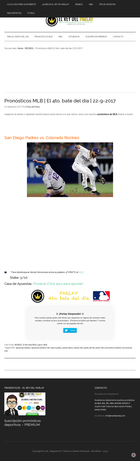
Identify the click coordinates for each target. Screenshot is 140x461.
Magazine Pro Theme (59, 451)
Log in (105, 451)
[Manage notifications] (133, 455)
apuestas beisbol (23, 348)
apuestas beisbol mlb (40, 348)
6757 (81, 272)
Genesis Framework (81, 451)
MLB (45, 345)
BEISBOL (18, 345)
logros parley (56, 348)
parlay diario (67, 348)
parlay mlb (78, 348)
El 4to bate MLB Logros (33, 345)
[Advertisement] (70, 71)
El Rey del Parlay (70, 20)
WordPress (96, 451)
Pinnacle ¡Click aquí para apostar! (58, 284)
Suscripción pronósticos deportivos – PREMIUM (22, 423)
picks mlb (100, 348)
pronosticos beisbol (113, 348)
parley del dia (89, 348)
